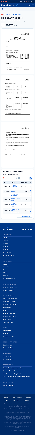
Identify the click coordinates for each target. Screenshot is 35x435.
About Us (6, 397)
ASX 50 (5, 241)
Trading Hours (7, 356)
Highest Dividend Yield (10, 287)
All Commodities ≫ (9, 278)
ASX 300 (5, 249)
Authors (5, 333)
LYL (4, 8)
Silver (5, 273)
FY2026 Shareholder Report (14, 205)
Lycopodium (9, 24)
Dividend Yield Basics (9, 371)
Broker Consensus (8, 290)
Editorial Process (8, 336)
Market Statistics (8, 348)
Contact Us (28, 397)
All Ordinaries (7, 252)
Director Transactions (9, 304)
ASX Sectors (7, 307)
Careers (13, 397)
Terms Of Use (16, 400)
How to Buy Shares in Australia (12, 368)
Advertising (20, 397)
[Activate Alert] (30, 178)
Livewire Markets (8, 385)
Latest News (7, 330)
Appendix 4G (14, 191)
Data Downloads (8, 345)
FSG (7, 400)
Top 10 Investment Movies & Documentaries (16, 376)
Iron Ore (5, 264)
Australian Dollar (8, 322)
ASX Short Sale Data (9, 313)
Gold (4, 270)
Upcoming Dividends (9, 301)
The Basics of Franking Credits (12, 374)
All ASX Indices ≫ (8, 255)
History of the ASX (8, 359)
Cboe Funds (6, 319)
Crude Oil (6, 267)
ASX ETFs (6, 310)
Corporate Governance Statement (14, 187)
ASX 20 (5, 238)
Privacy (27, 400)
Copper (5, 275)
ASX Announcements (9, 316)
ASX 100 (5, 244)
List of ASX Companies (10, 298)
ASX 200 (22, 1)
